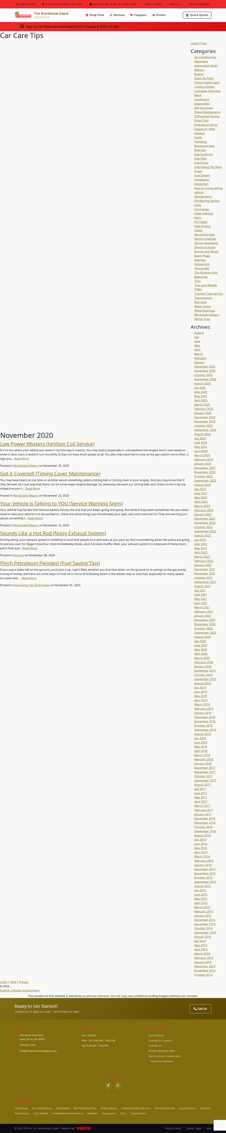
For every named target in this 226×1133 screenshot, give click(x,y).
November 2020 (204, 624)
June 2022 (200, 544)
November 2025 (204, 371)
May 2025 (200, 396)
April (197, 350)
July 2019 (200, 688)
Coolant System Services (135, 1108)
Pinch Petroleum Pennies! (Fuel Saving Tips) (50, 563)
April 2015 (200, 903)
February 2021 (203, 611)
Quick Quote (199, 15)
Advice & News (153, 4)
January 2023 (202, 514)
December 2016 (204, 818)
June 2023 (200, 493)
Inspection (201, 184)
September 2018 (205, 730)
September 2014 (205, 932)
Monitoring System (207, 201)
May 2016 (200, 848)
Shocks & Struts (204, 247)
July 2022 (200, 540)
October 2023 (203, 476)
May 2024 (200, 447)
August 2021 (202, 586)
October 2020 (203, 628)
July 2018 (200, 738)
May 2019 (200, 696)
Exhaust (18, 555)
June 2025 (200, 392)
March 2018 (202, 755)
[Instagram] (117, 1085)
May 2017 (200, 797)
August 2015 (202, 886)
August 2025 (202, 383)
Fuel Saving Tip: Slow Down (31, 585)
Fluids (198, 137)
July (196, 337)
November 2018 (204, 721)
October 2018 (203, 726)
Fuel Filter (200, 158)
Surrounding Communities (165, 1056)
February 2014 (203, 958)
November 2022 (204, 523)
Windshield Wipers (25, 466)
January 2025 (202, 413)
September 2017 (205, 780)
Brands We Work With (162, 1051)
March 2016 (202, 856)
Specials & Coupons (161, 1040)
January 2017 (202, 814)
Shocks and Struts (206, 251)
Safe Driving (202, 226)
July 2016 (200, 840)
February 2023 (203, 510)
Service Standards (206, 243)
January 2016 (202, 865)
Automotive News (206, 66)
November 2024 (204, 421)
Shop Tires (97, 15)
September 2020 (205, 633)
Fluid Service (21, 1113)
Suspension (202, 264)
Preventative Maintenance (67, 1113)
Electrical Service (165, 1108)
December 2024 (204, 417)
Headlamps (201, 180)
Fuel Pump (201, 163)
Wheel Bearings (204, 311)
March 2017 (202, 806)
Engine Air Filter (204, 129)
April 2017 (200, 802)
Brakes (198, 74)
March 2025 (202, 405)
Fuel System (202, 175)
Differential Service (206, 116)
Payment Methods (199, 4)
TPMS (198, 289)
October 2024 (203, 426)
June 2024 (200, 443)
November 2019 (204, 671)
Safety (198, 230)
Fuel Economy (203, 154)
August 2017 (202, 785)
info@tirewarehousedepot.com (38, 1051)
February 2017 (203, 810)
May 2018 (200, 747)
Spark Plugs (202, 256)
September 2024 (205, 430)
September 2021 (205, 582)
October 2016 (203, 827)
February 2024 (203, 459)
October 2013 (203, 975)
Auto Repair (63, 1108)
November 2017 (204, 772)
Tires (197, 281)
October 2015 (203, 878)
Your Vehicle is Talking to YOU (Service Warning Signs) (61, 503)
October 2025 (203, 375)
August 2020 (202, 637)
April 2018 (200, 751)
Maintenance (203, 197)
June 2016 (200, 844)
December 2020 (204, 620)
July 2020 (200, 641)
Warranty (200, 302)
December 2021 (204, 569)
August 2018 (202, 734)
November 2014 (204, 924)
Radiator (92, 1113)
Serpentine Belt (204, 235)
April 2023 (200, 502)
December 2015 (204, 869)
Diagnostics (202, 104)
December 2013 (204, 966)
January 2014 (202, 962)
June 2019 (200, 692)
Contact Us (155, 1045)
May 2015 (200, 899)
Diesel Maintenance (207, 112)
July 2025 (200, 388)
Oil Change (201, 209)
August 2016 (202, 835)
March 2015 (202, 907)
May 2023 (200, 497)
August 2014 (202, 937)
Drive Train (201, 120)
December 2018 (204, 717)
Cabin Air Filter (204, 78)
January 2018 (202, 764)
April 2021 (200, 603)
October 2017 (203, 776)
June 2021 (200, 595)
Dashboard (201, 99)
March (198, 354)
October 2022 (203, 527)
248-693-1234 (27, 4)
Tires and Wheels (205, 285)
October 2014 (203, 928)
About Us (174, 4)
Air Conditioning (205, 57)
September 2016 (205, 831)
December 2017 (204, 768)
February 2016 (203, 861)
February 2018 (203, 759)
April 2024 (200, 451)
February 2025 (203, 409)
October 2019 (203, 675)
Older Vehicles (203, 213)
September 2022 (205, 531)
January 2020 (202, 666)
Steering (200, 260)
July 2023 (200, 489)
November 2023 (204, 472)
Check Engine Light (207, 82)
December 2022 (204, 519)
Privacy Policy (173, 1128)
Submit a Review (11, 990)
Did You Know (203, 108)
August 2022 (202, 535)
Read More (21, 459)
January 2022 (202, 565)
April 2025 (200, 400)
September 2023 (205, 481)
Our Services (156, 1035)
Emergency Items (206, 125)
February (200, 358)
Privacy (24, 982)
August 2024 (202, 434)
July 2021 (200, 590)
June (197, 341)
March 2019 (202, 704)
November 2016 (204, 823)
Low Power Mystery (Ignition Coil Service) (47, 443)
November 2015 (204, 873)
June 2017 (200, 793)
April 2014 (200, 949)
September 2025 (205, 379)
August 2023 (202, 485)
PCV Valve (200, 222)
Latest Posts (199, 43)
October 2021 (203, 578)
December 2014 (204, 920)
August (199, 333)
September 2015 (205, 882)
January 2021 (202, 616)
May (197, 345)
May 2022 (200, 548)
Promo (160, 15)
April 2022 (200, 552)
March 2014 (202, 954)
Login (3, 982)
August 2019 (202, 683)
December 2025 (204, 367)
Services (119, 15)
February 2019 (203, 709)
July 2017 (200, 789)
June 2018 (200, 742)
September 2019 (205, 679)
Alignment (201, 61)
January (199, 362)
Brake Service (109, 1108)
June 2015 (200, 894)
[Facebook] (108, 1085)
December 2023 (204, 468)
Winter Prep (202, 319)
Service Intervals (205, 239)
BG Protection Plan (85, 1108)
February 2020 (203, 662)
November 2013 (204, 971)
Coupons (140, 15)
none (197, 205)
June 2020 (200, 645)
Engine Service (187, 1108)
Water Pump (202, 306)
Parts (197, 218)
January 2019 (202, 713)
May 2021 (200, 599)
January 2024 (202, 464)
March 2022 (202, 557)
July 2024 (200, 438)
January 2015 (202, 916)
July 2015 (200, 890)
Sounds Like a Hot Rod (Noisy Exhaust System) (53, 533)
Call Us (202, 1009)
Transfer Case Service (208, 294)
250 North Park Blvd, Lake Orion (63, 4)
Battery (199, 70)
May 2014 (200, 945)
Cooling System (204, 87)
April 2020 (200, 654)
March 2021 (202, 607)
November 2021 (204, 573)
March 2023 (202, 506)
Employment (31, 990)
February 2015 (203, 911)
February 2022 (203, 561)
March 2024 (202, 455)
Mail (13, 982)
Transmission (203, 298)
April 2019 (200, 700)
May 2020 (200, 650)
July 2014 (200, 941)
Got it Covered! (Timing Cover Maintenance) (50, 473)
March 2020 (202, 658)
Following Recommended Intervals (204, 146)
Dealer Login (193, 1128)
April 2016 (200, 852)
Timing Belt (201, 268)
